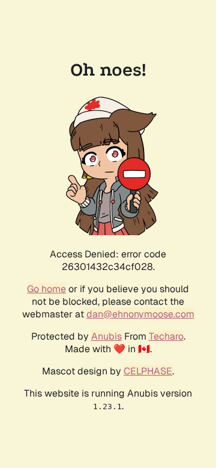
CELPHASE (148, 371)
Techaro (166, 336)
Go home (46, 289)
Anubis (106, 336)
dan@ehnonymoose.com (140, 314)
